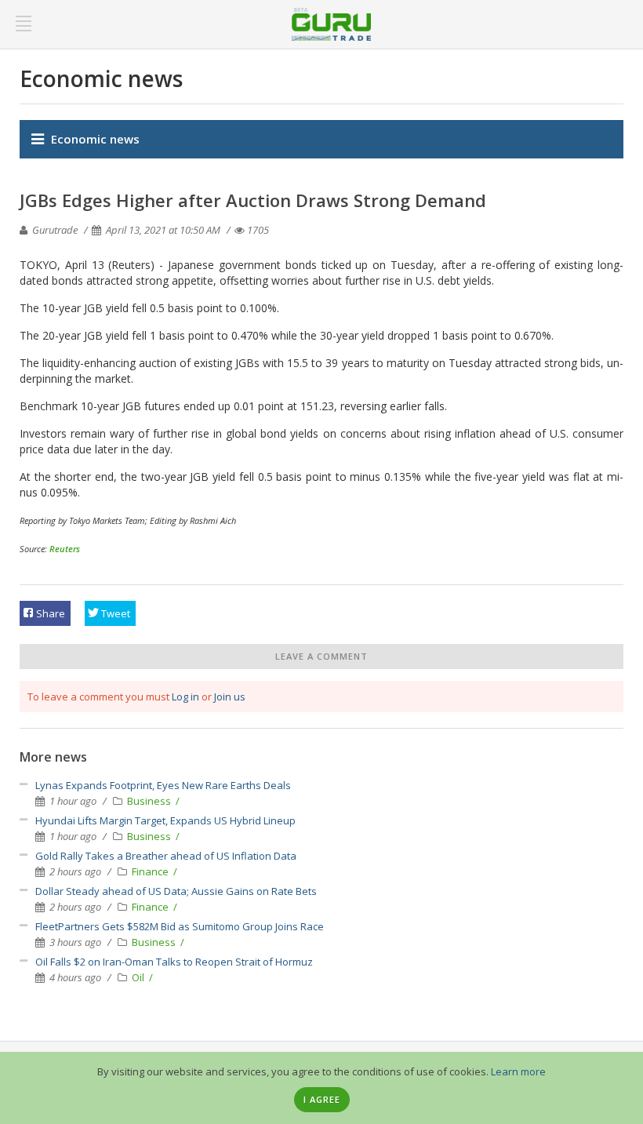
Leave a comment (321, 656)
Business (150, 801)
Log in (185, 696)
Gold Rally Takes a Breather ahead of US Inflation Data (165, 856)
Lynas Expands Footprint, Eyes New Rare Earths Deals (163, 785)
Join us (229, 696)
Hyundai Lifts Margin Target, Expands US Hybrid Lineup (165, 820)
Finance (151, 871)
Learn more (518, 1071)
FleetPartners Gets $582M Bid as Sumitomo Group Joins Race (179, 926)
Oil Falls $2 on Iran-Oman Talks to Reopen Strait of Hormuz (174, 962)
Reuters (64, 549)
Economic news (95, 139)
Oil (139, 977)
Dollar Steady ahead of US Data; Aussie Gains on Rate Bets (176, 891)
